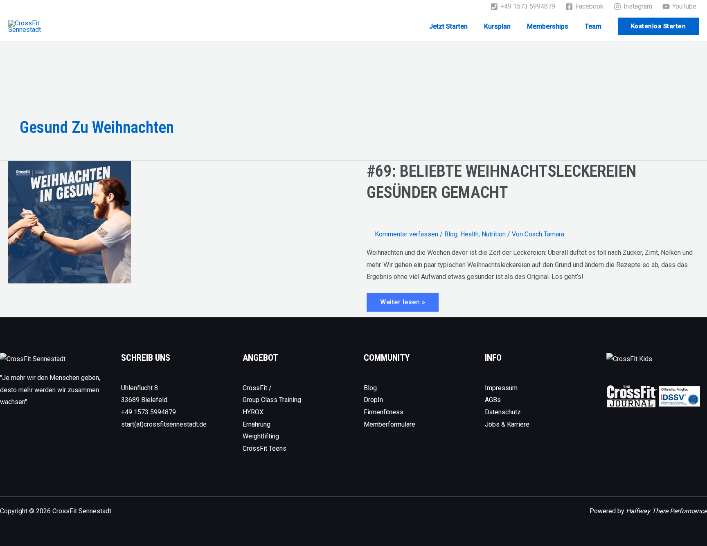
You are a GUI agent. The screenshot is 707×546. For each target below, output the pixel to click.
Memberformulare (389, 424)
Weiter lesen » (409, 305)
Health (469, 234)
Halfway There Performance (666, 511)
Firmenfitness (383, 412)
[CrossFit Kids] (629, 358)
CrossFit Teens (264, 448)
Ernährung (256, 424)
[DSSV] (679, 396)
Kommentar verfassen (406, 234)
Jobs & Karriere (507, 424)
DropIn (373, 400)
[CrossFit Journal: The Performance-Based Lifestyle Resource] (631, 396)
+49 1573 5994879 (148, 412)
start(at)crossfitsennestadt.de (164, 424)
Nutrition (494, 234)
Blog (450, 234)
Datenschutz (503, 412)
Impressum (501, 388)
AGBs (493, 400)
